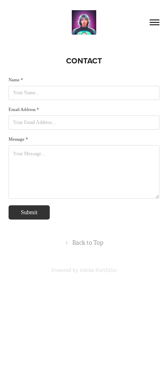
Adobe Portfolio (98, 270)
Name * (16, 79)
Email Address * (24, 109)
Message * (18, 139)
